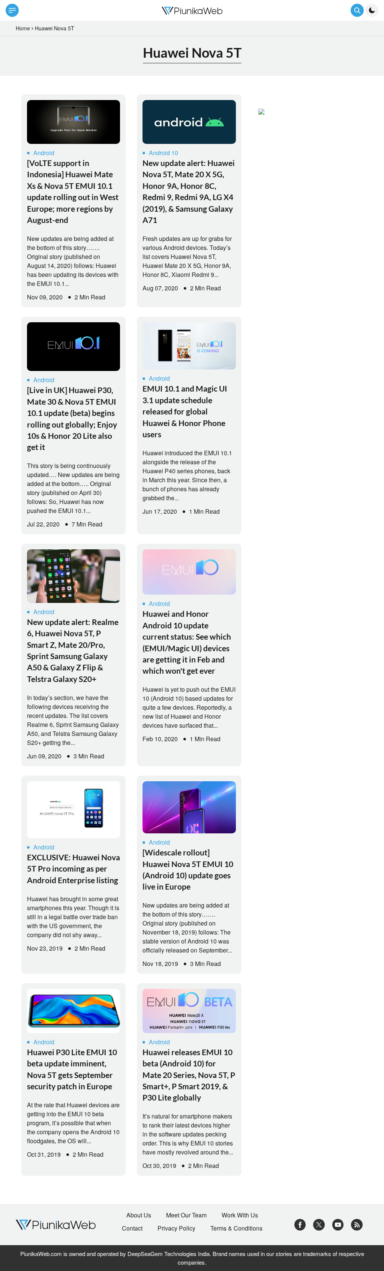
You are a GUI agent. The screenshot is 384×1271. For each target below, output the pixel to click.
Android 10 (163, 152)
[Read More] (73, 122)
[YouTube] (338, 1224)
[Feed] (357, 1224)
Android (43, 152)
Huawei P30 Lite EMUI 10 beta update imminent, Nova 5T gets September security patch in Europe (72, 1069)
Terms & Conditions (236, 1228)
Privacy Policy (176, 1228)
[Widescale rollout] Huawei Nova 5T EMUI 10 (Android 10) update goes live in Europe (187, 869)
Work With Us (240, 1215)
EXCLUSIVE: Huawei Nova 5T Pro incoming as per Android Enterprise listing (73, 868)
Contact (132, 1228)
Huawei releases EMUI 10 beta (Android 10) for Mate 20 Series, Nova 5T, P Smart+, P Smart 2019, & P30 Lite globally (188, 1074)
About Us (138, 1215)
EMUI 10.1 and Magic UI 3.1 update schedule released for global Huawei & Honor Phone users (184, 411)
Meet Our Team (186, 1215)
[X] (319, 1224)
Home (23, 28)
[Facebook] (300, 1224)
